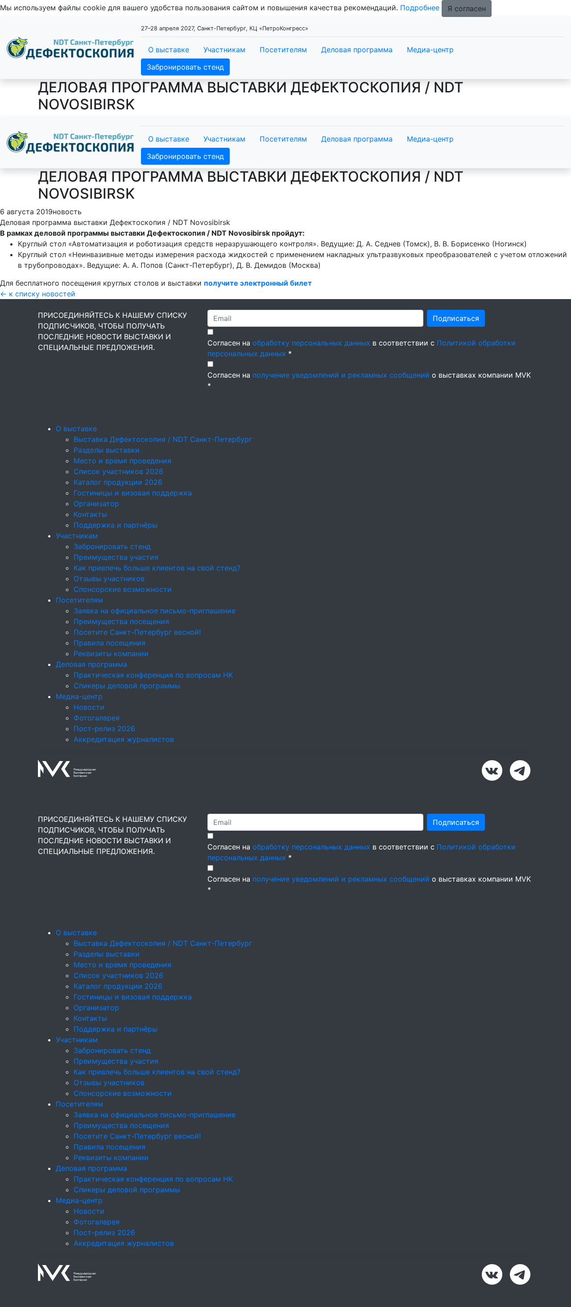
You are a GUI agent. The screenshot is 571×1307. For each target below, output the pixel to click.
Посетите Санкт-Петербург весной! (137, 632)
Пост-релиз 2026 (104, 728)
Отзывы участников (109, 578)
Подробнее (419, 7)
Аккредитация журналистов (124, 739)
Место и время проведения (122, 460)
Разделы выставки (107, 449)
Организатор (96, 503)
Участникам (224, 49)
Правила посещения (109, 642)
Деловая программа (357, 49)
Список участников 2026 (118, 471)
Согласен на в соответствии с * (361, 348)
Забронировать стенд (185, 66)
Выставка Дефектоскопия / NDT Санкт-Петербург (163, 439)
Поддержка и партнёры (115, 524)
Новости (89, 707)
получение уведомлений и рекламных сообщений (341, 374)
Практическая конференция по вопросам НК (153, 674)
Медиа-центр (430, 49)
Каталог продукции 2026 (118, 482)
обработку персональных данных (311, 342)
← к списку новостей (37, 293)
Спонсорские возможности (123, 589)
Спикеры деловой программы (127, 685)
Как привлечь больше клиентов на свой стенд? (157, 567)
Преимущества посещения (121, 621)
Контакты (90, 514)
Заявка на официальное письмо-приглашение (155, 610)
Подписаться (456, 318)
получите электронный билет (259, 283)
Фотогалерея (97, 717)
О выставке (168, 49)
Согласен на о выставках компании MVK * (369, 380)
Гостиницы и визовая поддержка (133, 492)
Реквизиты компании (111, 653)
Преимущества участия (116, 557)
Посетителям (283, 49)
